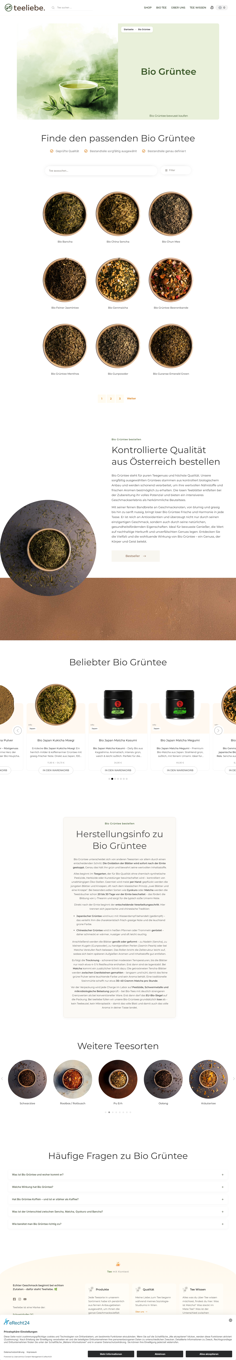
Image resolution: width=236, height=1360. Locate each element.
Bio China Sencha (118, 241)
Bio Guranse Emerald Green (171, 373)
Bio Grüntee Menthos (65, 373)
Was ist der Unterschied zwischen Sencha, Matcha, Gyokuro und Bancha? (57, 1211)
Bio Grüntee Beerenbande (171, 307)
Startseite (129, 29)
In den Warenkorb (65, 248)
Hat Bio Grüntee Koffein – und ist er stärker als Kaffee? (45, 1199)
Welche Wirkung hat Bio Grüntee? (32, 1186)
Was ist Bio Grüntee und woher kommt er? (37, 1174)
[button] (218, 730)
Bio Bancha (65, 241)
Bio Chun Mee (171, 241)
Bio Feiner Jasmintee (65, 307)
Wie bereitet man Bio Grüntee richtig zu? (36, 1223)
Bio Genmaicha (118, 307)
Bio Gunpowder (118, 373)
